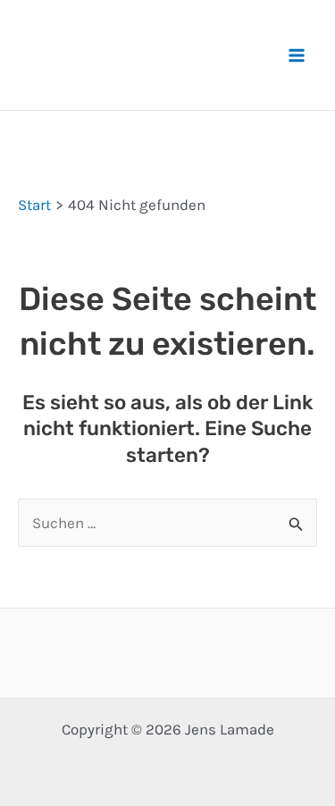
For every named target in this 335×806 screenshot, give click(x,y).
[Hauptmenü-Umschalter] (297, 55)
